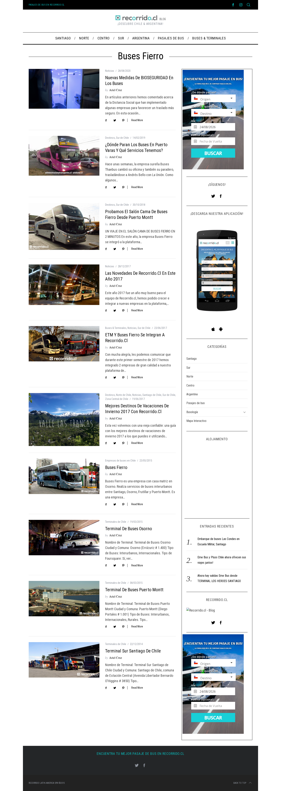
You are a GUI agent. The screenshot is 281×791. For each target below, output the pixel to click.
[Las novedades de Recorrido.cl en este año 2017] (64, 284)
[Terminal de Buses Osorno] (64, 537)
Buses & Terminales (115, 327)
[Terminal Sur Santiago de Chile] (64, 660)
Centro (190, 385)
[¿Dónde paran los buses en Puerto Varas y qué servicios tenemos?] (64, 156)
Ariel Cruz (115, 90)
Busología (192, 412)
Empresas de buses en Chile (120, 460)
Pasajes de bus (195, 403)
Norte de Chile (123, 394)
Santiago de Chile (151, 394)
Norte (189, 376)
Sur (188, 367)
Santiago (191, 358)
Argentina (192, 394)
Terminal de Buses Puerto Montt (134, 589)
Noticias (109, 70)
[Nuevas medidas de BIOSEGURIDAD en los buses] (64, 89)
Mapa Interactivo (196, 421)
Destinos (110, 137)
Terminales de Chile (115, 521)
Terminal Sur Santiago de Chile (133, 651)
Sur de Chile (122, 137)
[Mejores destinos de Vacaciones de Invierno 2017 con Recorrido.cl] (64, 419)
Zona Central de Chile (116, 398)
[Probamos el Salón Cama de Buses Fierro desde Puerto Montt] (64, 226)
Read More (137, 120)
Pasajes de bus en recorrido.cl (47, 4)
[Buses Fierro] (64, 476)
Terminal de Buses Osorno (128, 528)
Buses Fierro (116, 467)
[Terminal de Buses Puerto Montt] (64, 598)
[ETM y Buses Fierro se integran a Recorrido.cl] (64, 343)
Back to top (239, 783)
